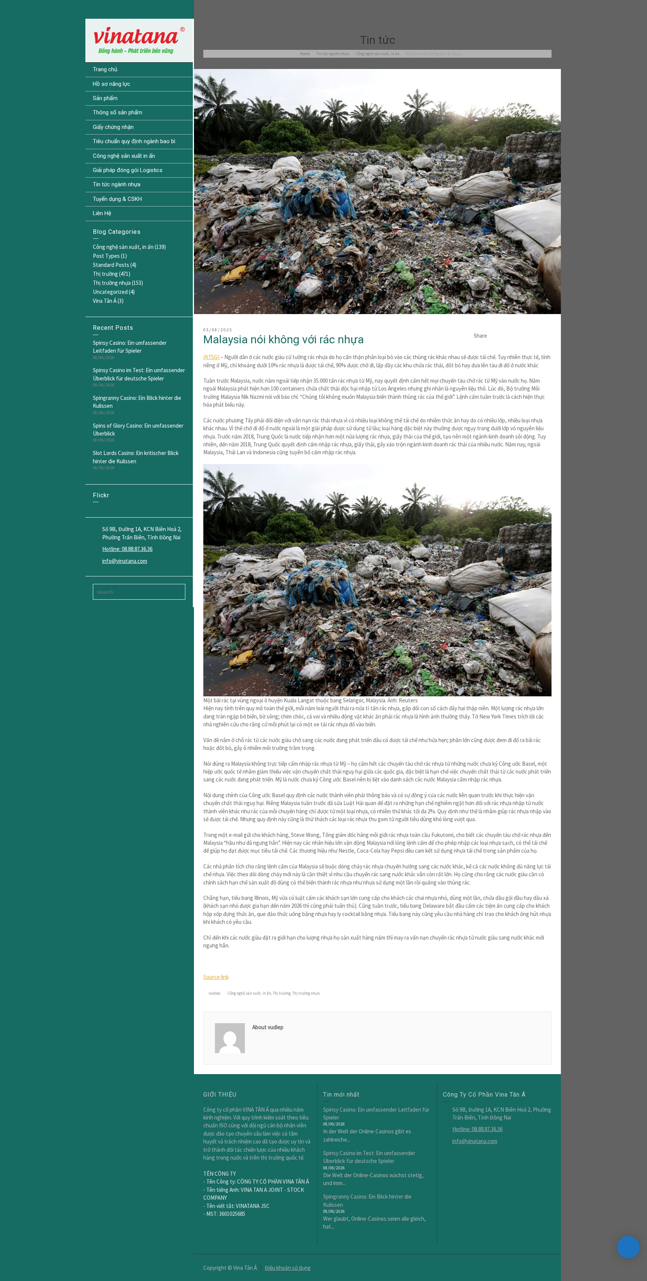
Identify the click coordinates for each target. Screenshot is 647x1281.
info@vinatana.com (124, 560)
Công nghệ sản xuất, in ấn (123, 246)
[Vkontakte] (547, 335)
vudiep (215, 993)
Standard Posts (111, 264)
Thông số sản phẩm (117, 112)
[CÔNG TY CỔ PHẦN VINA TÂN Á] (139, 39)
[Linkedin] (536, 335)
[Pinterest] (526, 335)
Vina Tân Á (104, 300)
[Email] (496, 335)
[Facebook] (516, 335)
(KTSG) (211, 357)
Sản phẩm (105, 98)
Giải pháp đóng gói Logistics (127, 170)
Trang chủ (105, 69)
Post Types (106, 255)
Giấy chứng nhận (113, 127)
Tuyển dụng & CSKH (117, 199)
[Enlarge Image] (377, 191)
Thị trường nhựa (112, 282)
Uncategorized (110, 291)
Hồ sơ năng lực (111, 84)
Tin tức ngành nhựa (116, 184)
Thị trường (105, 273)
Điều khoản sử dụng (288, 1267)
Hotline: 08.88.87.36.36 (127, 548)
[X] (506, 335)
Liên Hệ (102, 213)
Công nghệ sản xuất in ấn (124, 156)
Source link (216, 976)
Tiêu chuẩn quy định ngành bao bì (134, 141)
